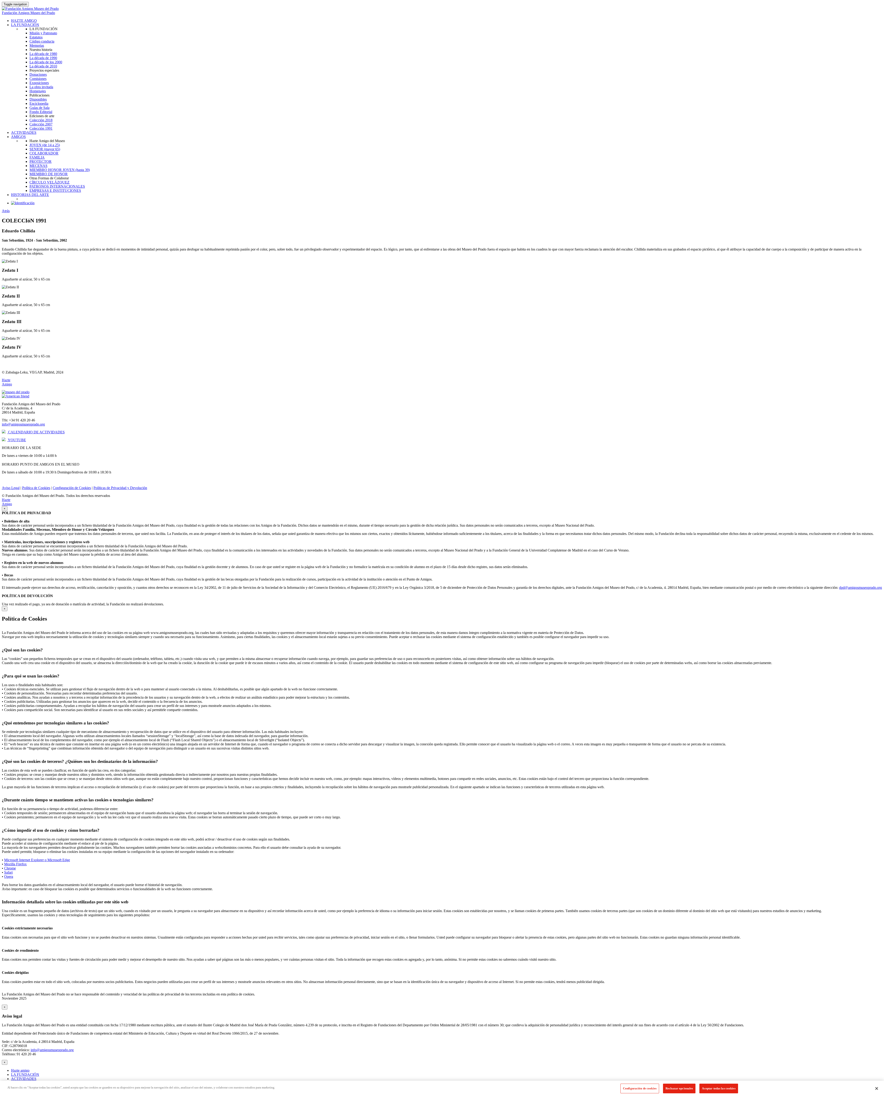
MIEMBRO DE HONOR (48, 174)
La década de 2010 (43, 66)
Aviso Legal (11, 488)
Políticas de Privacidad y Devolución (120, 488)
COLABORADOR (43, 153)
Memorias (36, 45)
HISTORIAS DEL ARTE (30, 195)
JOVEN (44, 145)
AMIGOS (18, 137)
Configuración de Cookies (72, 488)
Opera (8, 876)
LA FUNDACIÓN (25, 25)
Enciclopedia (38, 103)
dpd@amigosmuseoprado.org (860, 587)
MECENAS (38, 166)
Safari (8, 872)
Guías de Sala (39, 108)
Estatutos (36, 37)
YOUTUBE (16, 440)
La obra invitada (41, 87)
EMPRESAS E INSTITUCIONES (55, 191)
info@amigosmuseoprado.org (23, 424)
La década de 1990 (43, 58)
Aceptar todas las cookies (718, 1088)
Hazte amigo (20, 1070)
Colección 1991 (40, 128)
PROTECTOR (40, 161)
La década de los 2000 (45, 62)
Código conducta (41, 41)
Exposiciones (39, 83)
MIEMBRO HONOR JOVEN (59, 170)
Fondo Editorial (40, 112)
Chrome (10, 868)
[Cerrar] (877, 1088)
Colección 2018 (40, 120)
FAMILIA (37, 157)
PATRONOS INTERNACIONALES (57, 186)
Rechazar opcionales (679, 1088)
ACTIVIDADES (23, 132)
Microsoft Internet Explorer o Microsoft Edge (37, 860)
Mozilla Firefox (15, 864)
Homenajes (37, 91)
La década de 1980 (43, 54)
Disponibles (38, 99)
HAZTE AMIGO (24, 21)
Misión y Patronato (43, 33)
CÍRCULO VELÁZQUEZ (49, 182)
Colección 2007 (40, 124)
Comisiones (38, 79)
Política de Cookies (36, 488)
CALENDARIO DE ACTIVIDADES (36, 432)
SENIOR (44, 149)
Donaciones (38, 74)
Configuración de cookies (640, 1088)
